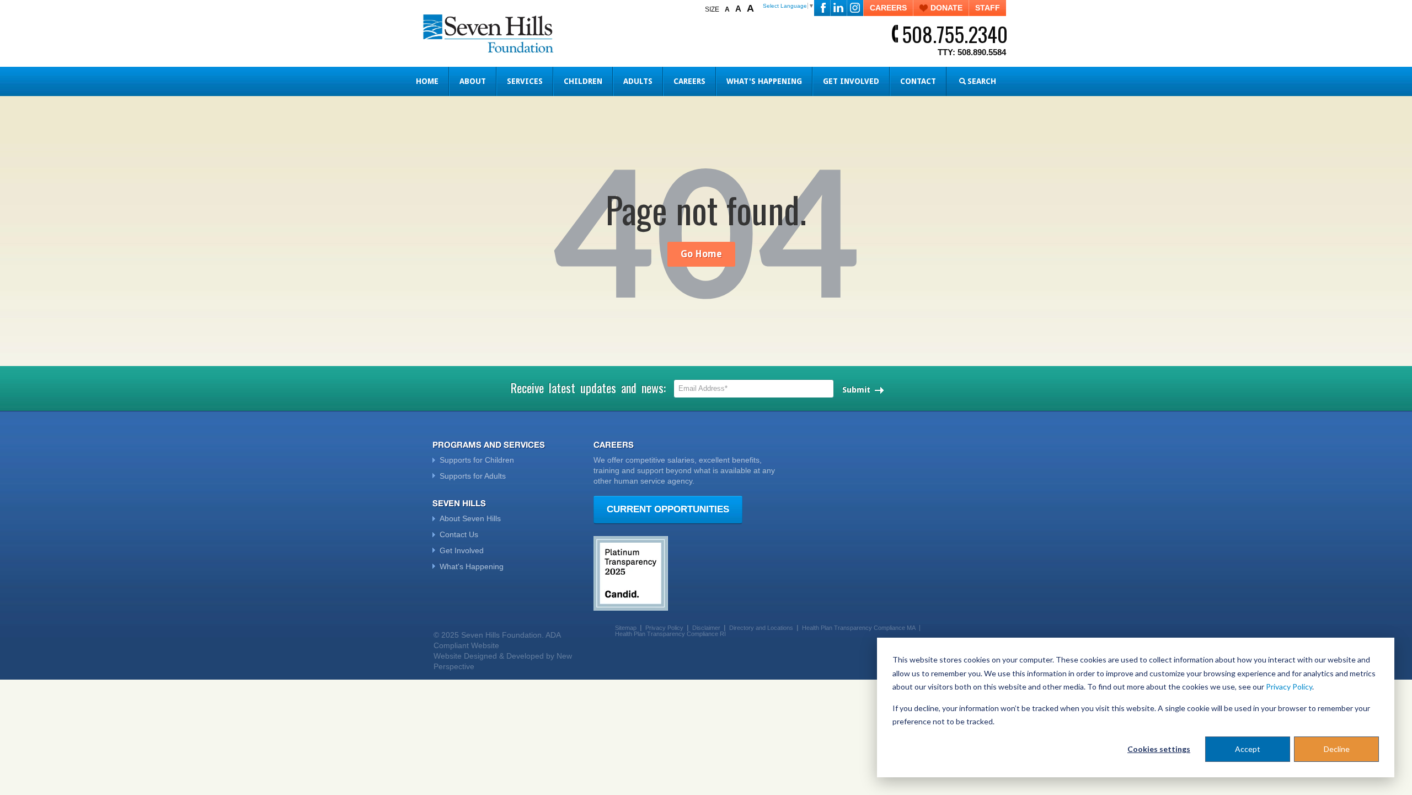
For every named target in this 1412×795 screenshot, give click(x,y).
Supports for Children (477, 459)
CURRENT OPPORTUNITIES (668, 509)
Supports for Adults (473, 475)
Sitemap (626, 627)
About (472, 81)
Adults (637, 81)
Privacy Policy (1289, 686)
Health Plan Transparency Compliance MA (859, 627)
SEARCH (981, 81)
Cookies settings (1158, 749)
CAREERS (888, 7)
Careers (689, 81)
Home (427, 81)
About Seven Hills (470, 518)
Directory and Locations (761, 627)
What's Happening (764, 81)
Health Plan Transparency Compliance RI (670, 633)
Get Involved (851, 81)
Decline (1337, 749)
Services (525, 81)
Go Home (701, 253)
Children (583, 81)
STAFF (987, 7)
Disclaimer (706, 627)
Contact (918, 81)
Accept (1247, 749)
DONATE (946, 7)
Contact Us (459, 534)
